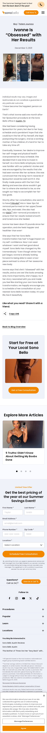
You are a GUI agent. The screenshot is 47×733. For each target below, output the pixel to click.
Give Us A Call (29, 581)
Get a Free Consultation (23, 390)
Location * (7, 540)
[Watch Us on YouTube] (23, 598)
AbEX (9, 212)
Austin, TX (20, 121)
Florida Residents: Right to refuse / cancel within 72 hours (21, 686)
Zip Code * (29, 529)
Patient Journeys (26, 24)
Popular (7, 616)
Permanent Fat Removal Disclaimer (14, 683)
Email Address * (10, 518)
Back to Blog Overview (14, 326)
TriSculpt (15, 203)
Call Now (30, 12)
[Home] (11, 12)
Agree (23, 728)
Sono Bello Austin (10, 647)
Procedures (8, 609)
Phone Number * (10, 529)
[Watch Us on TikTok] (37, 598)
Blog (15, 24)
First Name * (8, 507)
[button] (17, 471)
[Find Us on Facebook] (9, 598)
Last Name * (29, 507)
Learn (5, 623)
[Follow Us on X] (30, 598)
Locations (8, 630)
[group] (23, 442)
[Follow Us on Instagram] (16, 598)
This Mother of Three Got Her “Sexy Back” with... (23, 651)
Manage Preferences (23, 721)
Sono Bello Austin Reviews (14, 643)
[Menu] (43, 12)
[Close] (44, 695)
